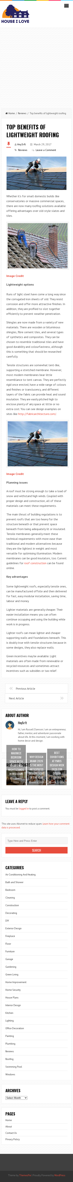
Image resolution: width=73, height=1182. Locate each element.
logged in (24, 808)
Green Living (11, 974)
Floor (8, 943)
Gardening (10, 966)
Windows (10, 1074)
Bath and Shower (14, 882)
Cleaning (10, 897)
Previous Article (25, 688)
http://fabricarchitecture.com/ (37, 414)
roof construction (35, 563)
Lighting (9, 1020)
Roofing (9, 1059)
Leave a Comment (46, 150)
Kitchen (9, 1013)
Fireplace (10, 936)
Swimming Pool (13, 1066)
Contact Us (11, 1133)
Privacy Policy (12, 1139)
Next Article (16, 698)
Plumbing (10, 1043)
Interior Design (13, 1005)
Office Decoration (14, 1028)
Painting (9, 1036)
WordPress (59, 1175)
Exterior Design (13, 928)
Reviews (22, 113)
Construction (12, 905)
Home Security (13, 990)
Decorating (11, 913)
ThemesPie (25, 1175)
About (8, 1126)
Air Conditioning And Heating (20, 874)
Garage (9, 959)
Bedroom (10, 890)
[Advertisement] (36, 66)
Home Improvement (15, 982)
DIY (7, 920)
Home (11, 113)
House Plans (12, 997)
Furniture (10, 951)
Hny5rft (21, 144)
